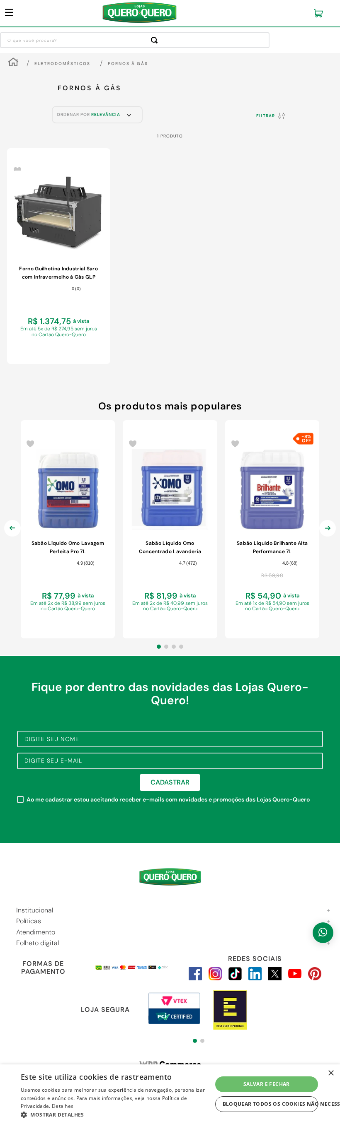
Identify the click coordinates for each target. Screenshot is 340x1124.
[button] (159, 647)
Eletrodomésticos (62, 63)
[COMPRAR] (59, 349)
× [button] (331, 1073)
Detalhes (62, 1106)
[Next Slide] (327, 535)
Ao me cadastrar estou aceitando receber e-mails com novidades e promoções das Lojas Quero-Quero (168, 799)
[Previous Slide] (12, 535)
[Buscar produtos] (156, 40)
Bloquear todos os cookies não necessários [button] (270, 1103)
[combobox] (135, 40)
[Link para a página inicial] (13, 63)
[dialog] (170, 1094)
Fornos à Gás (128, 63)
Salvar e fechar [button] (266, 1084)
